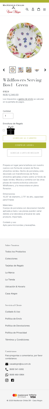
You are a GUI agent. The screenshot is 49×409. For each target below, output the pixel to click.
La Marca (9, 272)
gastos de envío (25, 99)
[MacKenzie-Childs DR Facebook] (12, 381)
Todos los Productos (15, 251)
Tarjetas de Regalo (14, 265)
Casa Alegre (11, 293)
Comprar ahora (24, 145)
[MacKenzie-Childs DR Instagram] (6, 381)
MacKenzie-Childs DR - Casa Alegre (27, 400)
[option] (12, 70)
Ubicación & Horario (15, 286)
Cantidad (7, 111)
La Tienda (10, 279)
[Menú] (44, 9)
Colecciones (11, 258)
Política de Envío (13, 318)
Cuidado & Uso (12, 311)
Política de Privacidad (16, 332)
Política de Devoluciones (17, 325)
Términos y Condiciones (17, 339)
